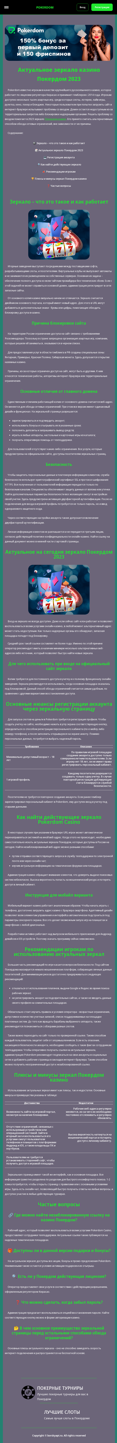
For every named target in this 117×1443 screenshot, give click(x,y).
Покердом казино (55, 119)
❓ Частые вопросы (59, 185)
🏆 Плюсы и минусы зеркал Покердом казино (59, 178)
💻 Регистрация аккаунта (59, 157)
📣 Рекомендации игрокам (58, 171)
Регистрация (102, 7)
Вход (82, 7)
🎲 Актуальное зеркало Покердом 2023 (59, 150)
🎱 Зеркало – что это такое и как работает (59, 143)
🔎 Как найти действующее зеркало (59, 164)
